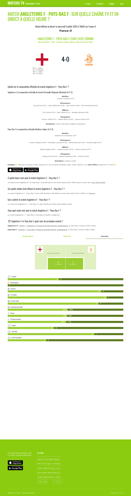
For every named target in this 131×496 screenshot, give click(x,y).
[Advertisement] (65, 380)
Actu (121, 4)
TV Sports (99, 4)
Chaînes (111, 4)
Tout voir (42, 482)
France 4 (92, 193)
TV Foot (88, 4)
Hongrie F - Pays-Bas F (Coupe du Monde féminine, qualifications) (42, 230)
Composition (67, 236)
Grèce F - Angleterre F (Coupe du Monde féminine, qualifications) (43, 226)
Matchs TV (24, 3)
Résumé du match (28, 236)
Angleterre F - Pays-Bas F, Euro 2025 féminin (65, 38)
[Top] (125, 491)
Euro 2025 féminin (98, 182)
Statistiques (104, 236)
